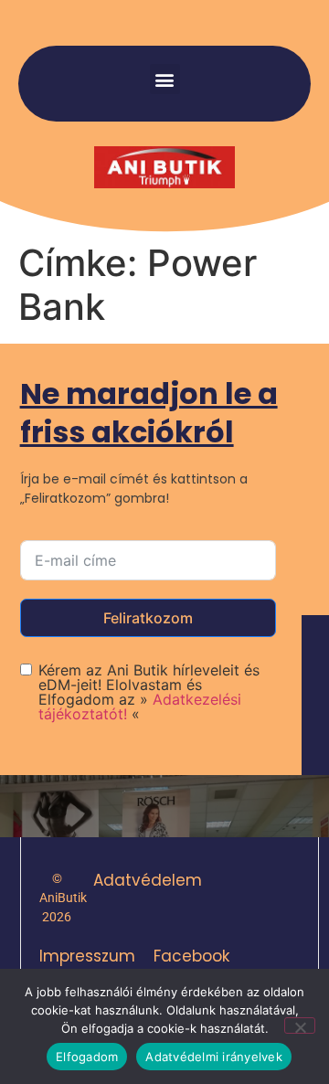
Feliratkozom (148, 618)
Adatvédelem (147, 880)
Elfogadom (87, 1056)
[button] (165, 79)
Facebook (191, 956)
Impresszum (87, 956)
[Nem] (299, 1025)
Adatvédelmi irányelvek (213, 1056)
